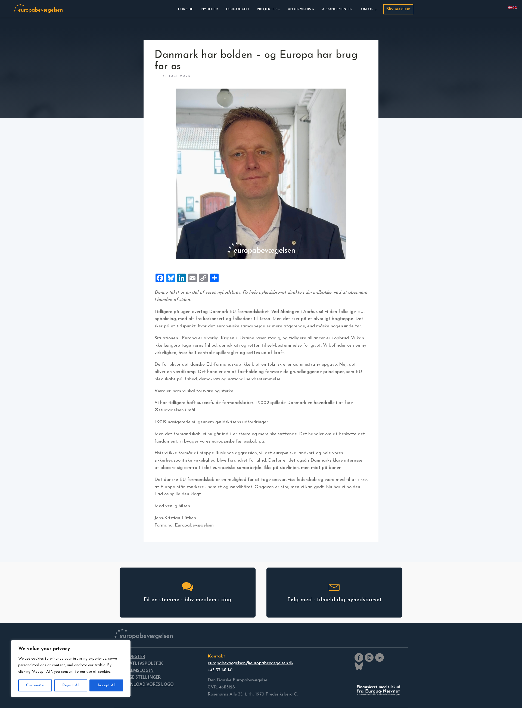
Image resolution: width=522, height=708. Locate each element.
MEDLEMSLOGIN (137, 670)
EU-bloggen (237, 9)
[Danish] (510, 7)
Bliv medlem (398, 9)
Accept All (106, 685)
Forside (185, 9)
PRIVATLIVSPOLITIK (141, 663)
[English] (515, 7)
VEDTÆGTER (132, 656)
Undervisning (301, 9)
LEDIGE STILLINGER (140, 677)
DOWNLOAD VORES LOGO (147, 684)
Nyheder (209, 9)
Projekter (267, 9)
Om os (367, 9)
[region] (70, 668)
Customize (35, 685)
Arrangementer (337, 9)
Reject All (70, 685)
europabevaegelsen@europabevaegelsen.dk (250, 663)
